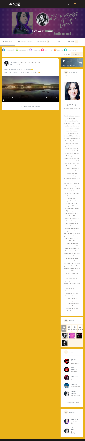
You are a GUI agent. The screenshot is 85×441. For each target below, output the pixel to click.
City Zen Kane (73, 360)
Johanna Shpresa (73, 392)
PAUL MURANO (74, 368)
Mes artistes (72, 50)
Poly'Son (74, 384)
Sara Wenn (14, 62)
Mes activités (10, 50)
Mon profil (9, 41)
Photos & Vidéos (26, 41)
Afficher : (67, 54)
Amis (74, 41)
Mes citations (23, 50)
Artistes (44, 41)
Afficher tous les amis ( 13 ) (72, 403)
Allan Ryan (74, 376)
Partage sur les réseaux (31, 106)
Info (59, 41)
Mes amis (60, 50)
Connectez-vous (69, 65)
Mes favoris (48, 50)
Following (36, 50)
